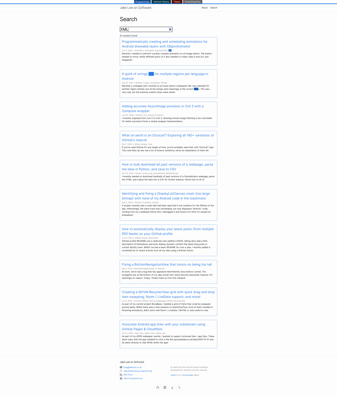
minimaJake (187, 375)
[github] (158, 388)
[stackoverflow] (172, 388)
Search (213, 7)
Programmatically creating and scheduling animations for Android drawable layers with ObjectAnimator (165, 44)
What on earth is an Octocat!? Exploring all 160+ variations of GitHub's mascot (168, 137)
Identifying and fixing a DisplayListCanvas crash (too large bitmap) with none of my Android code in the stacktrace (166, 196)
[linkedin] (165, 388)
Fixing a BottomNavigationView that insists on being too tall (167, 264)
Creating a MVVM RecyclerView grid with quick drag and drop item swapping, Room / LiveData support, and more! (168, 294)
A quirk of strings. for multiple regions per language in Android (165, 76)
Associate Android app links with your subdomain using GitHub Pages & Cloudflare (163, 326)
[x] (179, 388)
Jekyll (173, 375)
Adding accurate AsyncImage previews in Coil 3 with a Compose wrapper (163, 108)
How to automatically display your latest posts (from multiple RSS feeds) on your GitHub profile (168, 231)
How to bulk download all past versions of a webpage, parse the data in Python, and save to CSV (167, 167)
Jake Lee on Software (135, 8)
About (205, 7)
